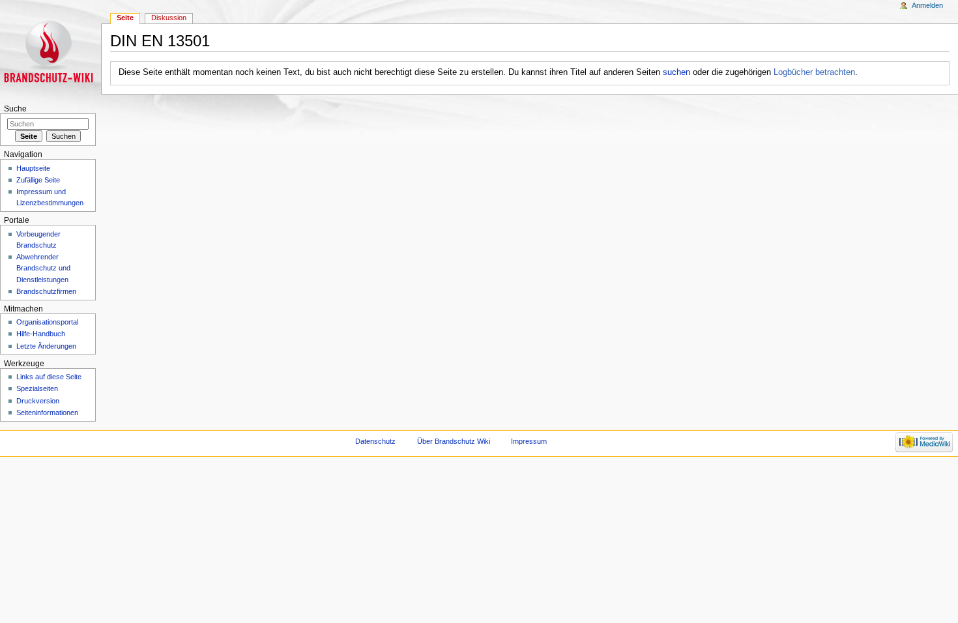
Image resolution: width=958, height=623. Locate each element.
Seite (125, 18)
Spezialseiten (37, 388)
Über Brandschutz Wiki (453, 441)
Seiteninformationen (47, 412)
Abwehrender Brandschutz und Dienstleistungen (43, 268)
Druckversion (37, 401)
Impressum (529, 441)
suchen (676, 72)
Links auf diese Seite (48, 377)
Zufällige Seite (38, 180)
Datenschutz (375, 441)
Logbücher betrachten (814, 72)
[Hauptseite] (50, 50)
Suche (15, 109)
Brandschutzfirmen (46, 291)
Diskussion (168, 18)
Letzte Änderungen (46, 346)
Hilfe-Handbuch (40, 334)
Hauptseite (33, 168)
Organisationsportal (47, 322)
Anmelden (927, 5)
